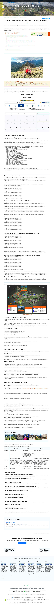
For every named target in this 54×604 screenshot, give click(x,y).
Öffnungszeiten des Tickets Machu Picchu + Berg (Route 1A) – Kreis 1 (16, 35)
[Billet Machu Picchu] (27, 10)
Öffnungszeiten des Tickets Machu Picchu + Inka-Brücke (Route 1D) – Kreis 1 (17, 39)
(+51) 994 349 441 (39, 591)
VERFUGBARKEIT (24, 1)
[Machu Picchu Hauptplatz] (32, 437)
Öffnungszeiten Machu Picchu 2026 (10, 34)
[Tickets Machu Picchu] (28, 10)
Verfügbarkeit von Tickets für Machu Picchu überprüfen (33, 582)
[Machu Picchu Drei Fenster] (20, 437)
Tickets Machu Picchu (27, 6)
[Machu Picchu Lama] (38, 437)
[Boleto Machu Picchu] (21, 10)
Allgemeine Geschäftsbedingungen (24, 588)
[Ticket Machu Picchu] (25, 10)
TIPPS (40, 1)
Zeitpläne (22, 102)
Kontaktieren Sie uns (34, 588)
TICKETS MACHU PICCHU (16, 1)
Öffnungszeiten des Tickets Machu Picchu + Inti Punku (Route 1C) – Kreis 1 (17, 38)
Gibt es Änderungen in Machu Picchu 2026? (11, 33)
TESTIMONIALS (31, 1)
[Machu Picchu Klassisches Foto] (14, 437)
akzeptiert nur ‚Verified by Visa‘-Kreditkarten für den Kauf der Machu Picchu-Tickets (35, 388)
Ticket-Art (7, 102)
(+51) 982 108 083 (27, 591)
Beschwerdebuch (41, 588)
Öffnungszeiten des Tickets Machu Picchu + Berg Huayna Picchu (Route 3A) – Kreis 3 (18, 42)
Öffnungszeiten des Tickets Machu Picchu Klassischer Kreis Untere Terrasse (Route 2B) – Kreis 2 (20, 41)
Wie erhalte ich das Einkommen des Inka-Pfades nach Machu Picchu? (44, 550)
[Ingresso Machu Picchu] (23, 10)
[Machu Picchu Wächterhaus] (44, 437)
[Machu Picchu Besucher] (8, 437)
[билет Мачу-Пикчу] (32, 10)
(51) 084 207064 (17, 591)
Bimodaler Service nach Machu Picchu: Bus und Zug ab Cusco (9, 550)
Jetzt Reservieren (22, 543)
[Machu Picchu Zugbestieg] (26, 437)
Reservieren (51, 1)
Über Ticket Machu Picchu (14, 588)
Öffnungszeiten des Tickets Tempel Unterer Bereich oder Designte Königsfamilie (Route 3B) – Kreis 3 (21, 43)
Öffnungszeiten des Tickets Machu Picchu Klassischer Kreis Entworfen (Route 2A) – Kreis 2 (19, 40)
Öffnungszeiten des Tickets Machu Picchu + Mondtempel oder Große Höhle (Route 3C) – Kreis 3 (20, 44)
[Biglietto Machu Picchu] (30, 10)
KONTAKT (36, 1)
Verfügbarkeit (31, 543)
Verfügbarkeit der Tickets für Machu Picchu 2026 (12, 32)
